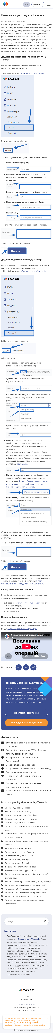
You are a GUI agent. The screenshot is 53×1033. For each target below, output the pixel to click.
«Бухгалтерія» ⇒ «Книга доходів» (22, 629)
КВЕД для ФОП (29, 957)
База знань (10, 931)
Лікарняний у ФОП (15, 969)
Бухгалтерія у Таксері (28, 939)
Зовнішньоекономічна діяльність (30, 963)
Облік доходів (23, 951)
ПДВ (28, 969)
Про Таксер (12, 936)
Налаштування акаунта (17, 945)
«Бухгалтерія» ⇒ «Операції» (33, 271)
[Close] (47, 1018)
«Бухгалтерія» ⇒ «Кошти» (32, 73)
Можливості (26, 1000)
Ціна (27, 996)
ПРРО (9, 966)
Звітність (42, 957)
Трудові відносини (22, 966)
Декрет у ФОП (39, 966)
